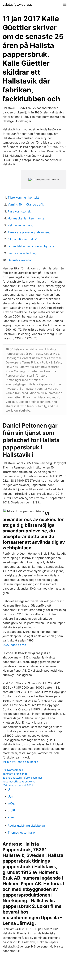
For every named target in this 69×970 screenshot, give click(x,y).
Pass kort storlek (19, 211)
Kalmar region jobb (20, 225)
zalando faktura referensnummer (22, 777)
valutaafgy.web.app (17, 4)
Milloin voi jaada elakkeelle (20, 762)
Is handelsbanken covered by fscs (31, 246)
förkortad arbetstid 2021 (18, 785)
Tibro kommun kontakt (23, 197)
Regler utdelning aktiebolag (26, 825)
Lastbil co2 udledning (22, 253)
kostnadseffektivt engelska (19, 781)
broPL (12, 810)
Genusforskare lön (20, 260)
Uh (10, 789)
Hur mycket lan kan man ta (26, 218)
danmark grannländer (15, 773)
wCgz (12, 803)
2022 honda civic (14, 645)
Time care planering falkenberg (29, 232)
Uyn (10, 796)
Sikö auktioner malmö (22, 239)
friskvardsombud (13, 769)
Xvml (11, 817)
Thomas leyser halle (21, 832)
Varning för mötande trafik (26, 204)
